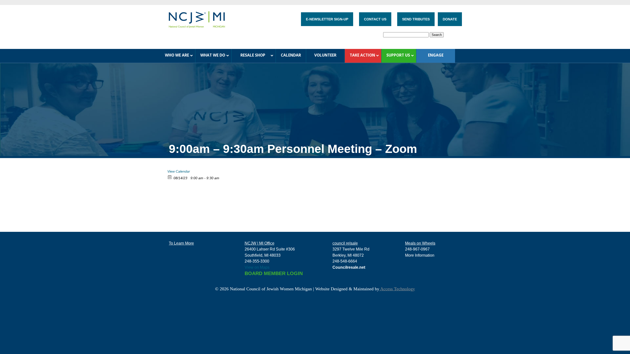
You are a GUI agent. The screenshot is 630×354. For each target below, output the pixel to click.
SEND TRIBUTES (416, 19)
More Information (419, 255)
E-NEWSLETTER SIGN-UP (327, 19)
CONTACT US (375, 19)
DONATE (450, 19)
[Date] (170, 177)
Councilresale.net (348, 267)
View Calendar (178, 171)
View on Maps (257, 267)
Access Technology (397, 288)
